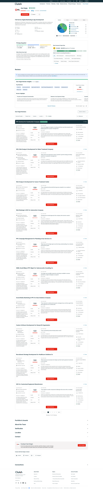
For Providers (69, 1)
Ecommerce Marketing (74, 28)
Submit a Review (82, 111)
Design (57, 3)
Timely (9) (19, 87)
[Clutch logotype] (18, 4)
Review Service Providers (57, 476)
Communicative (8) (26, 87)
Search (51, 1)
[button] (19, 116)
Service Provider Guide (75, 483)
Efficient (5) (19, 89)
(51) (82, 89)
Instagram (39, 455)
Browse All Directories (56, 474)
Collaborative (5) (64, 87)
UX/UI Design (56, 61)
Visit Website (25, 14)
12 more (56, 63)
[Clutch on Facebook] (16, 483)
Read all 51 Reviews (51, 105)
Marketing (53, 3)
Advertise (73, 481)
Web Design (79, 55)
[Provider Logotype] (17, 9)
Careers (35, 476)
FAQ (34, 483)
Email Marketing (73, 29)
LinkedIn (19, 455)
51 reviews (28, 10)
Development (42, 3)
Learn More (54, 75)
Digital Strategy (64, 61)
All (54, 55)
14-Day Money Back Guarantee (58, 478)
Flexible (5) (25, 89)
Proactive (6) (57, 87)
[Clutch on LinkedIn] (25, 483)
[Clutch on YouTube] (23, 483)
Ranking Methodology (38, 481)
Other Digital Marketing (76, 58)
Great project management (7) (47, 87)
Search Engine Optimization (74, 61)
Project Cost (27, 116)
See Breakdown (79, 91)
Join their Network (43, 10)
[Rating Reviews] (23, 10)
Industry (34, 116)
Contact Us (17, 480)
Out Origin (24, 8)
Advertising (73, 24)
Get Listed (73, 474)
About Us (35, 474)
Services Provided (19, 116)
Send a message (82, 445)
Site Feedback (18, 478)
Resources (79, 3)
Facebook (27, 455)
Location (41, 116)
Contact (33, 14)
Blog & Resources (55, 481)
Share (86, 121)
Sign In (82, 1)
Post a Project (85, 3)
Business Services (63, 3)
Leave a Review (62, 1)
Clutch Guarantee (74, 478)
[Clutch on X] (18, 483)
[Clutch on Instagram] (21, 483)
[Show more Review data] (51, 144)
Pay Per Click (73, 33)
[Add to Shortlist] (39, 14)
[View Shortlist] (73, 1)
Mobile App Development (75, 31)
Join (86, 1)
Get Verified (73, 476)
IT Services (48, 3)
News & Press (36, 478)
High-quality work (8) (35, 87)
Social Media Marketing (58, 58)
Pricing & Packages (72, 3)
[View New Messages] (76, 1)
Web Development (74, 26)
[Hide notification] (86, 74)
